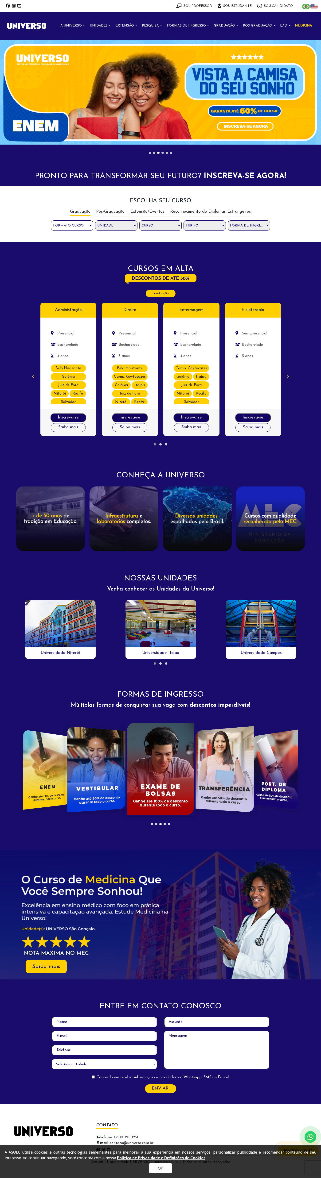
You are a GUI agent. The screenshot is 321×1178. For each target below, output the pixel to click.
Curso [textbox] (147, 225)
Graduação (161, 293)
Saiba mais (68, 427)
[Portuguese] (306, 6)
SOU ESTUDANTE (237, 6)
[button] (155, 444)
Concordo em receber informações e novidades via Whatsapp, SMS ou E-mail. (163, 1077)
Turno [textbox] (192, 225)
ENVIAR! (160, 1088)
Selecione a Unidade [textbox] (71, 1064)
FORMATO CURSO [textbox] (68, 225)
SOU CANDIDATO (278, 6)
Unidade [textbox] (105, 225)
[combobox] (72, 225)
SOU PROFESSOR (198, 6)
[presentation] (33, 377)
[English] (314, 6)
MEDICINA (303, 25)
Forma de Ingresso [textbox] (249, 225)
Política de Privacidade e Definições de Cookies (161, 1157)
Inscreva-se (68, 417)
